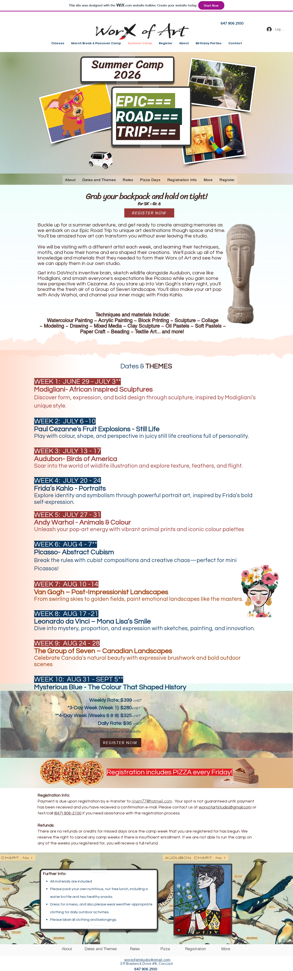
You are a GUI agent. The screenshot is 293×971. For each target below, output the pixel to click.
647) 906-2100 (68, 813)
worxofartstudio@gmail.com (225, 807)
